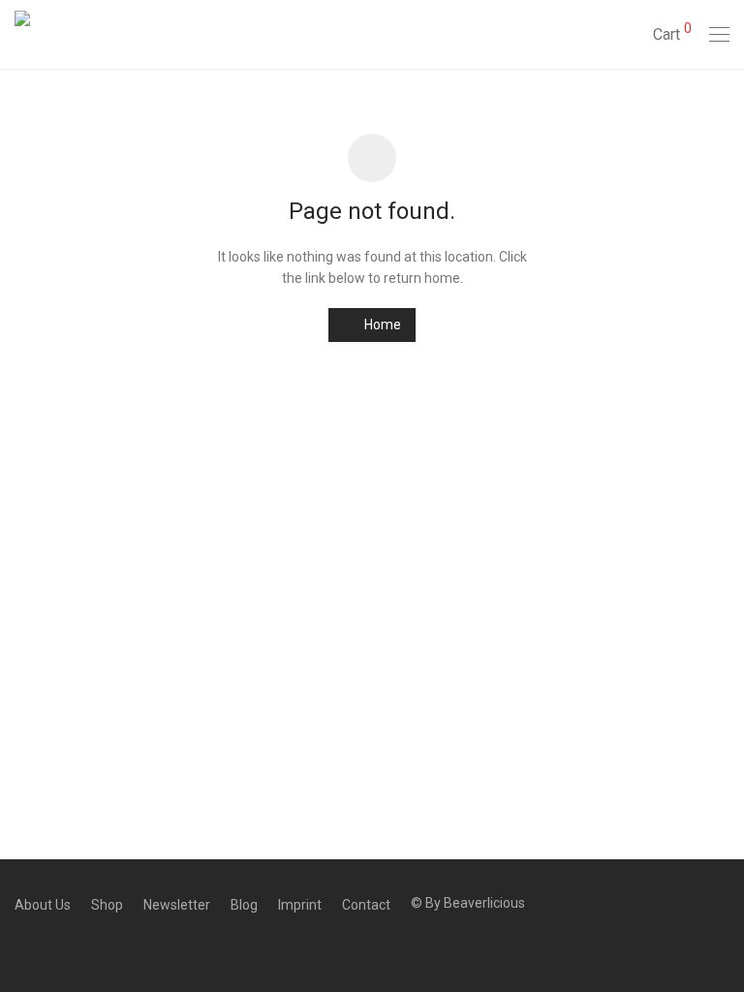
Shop (107, 905)
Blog (244, 905)
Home (381, 324)
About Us (43, 905)
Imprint (300, 905)
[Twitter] (50, 947)
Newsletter (176, 905)
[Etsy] (80, 947)
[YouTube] (110, 947)
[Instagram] (20, 947)
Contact (366, 905)
